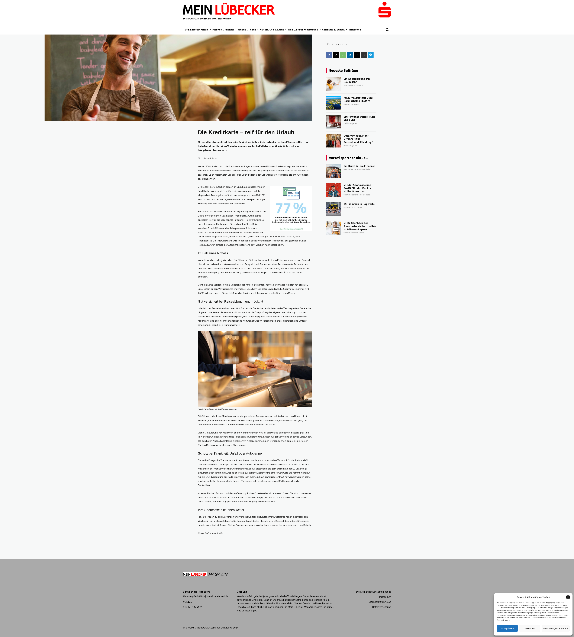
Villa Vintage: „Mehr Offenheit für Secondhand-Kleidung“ (358, 139)
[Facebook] (329, 55)
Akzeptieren (507, 628)
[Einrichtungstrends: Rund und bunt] (333, 122)
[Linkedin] (350, 55)
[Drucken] (364, 55)
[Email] (357, 55)
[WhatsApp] (343, 55)
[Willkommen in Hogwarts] (333, 209)
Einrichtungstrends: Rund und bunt (359, 118)
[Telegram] (371, 55)
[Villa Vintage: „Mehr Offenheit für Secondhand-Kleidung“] (333, 140)
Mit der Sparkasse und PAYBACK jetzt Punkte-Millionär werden (358, 188)
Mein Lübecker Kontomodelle (357, 169)
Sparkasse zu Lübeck (353, 85)
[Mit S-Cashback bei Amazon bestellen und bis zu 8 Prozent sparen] (333, 228)
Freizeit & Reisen (351, 104)
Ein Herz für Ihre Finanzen (359, 166)
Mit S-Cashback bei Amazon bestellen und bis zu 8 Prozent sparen (360, 226)
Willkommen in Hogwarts (359, 204)
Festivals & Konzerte (353, 207)
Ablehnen (530, 628)
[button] (568, 597)
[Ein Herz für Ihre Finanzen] (333, 171)
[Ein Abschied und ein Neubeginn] (333, 84)
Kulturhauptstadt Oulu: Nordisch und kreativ (358, 99)
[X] (336, 55)
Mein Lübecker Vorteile (354, 233)
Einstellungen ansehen (555, 628)
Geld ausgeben (351, 123)
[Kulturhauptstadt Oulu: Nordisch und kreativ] (333, 103)
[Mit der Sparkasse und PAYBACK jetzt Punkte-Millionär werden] (333, 190)
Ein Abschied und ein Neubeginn (357, 80)
